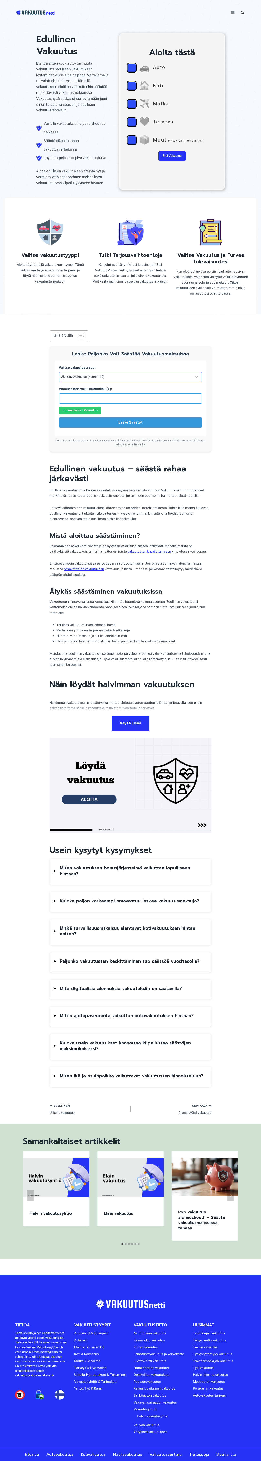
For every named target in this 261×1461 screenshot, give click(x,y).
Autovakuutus (59, 1454)
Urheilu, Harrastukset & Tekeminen (100, 1374)
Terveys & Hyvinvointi (90, 1368)
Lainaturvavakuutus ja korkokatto (159, 1354)
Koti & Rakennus (86, 1354)
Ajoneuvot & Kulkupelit (91, 1333)
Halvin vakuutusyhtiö (51, 1213)
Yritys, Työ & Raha (88, 1388)
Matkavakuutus (127, 1454)
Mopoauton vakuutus (209, 1381)
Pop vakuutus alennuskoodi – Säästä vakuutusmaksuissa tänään (201, 1220)
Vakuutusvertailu (166, 1454)
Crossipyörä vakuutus (194, 1109)
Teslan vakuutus (205, 1347)
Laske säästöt (130, 422)
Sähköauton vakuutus (150, 1395)
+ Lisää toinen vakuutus (80, 410)
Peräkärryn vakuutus (208, 1388)
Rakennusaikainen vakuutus (154, 1388)
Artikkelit (81, 1340)
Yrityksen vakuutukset (150, 1432)
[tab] (122, 1244)
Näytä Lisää (130, 723)
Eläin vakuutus (118, 1213)
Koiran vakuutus (146, 1347)
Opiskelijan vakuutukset (151, 1374)
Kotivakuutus (93, 1454)
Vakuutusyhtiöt (145, 1409)
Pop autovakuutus (147, 1381)
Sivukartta (226, 1454)
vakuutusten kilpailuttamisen (149, 551)
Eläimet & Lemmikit (89, 1347)
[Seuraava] (230, 1195)
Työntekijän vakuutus (209, 1333)
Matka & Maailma (87, 1361)
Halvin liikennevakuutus (210, 1374)
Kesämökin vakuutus (149, 1340)
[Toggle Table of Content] (79, 336)
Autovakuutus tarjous (209, 1395)
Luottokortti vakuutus (150, 1361)
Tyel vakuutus (203, 1368)
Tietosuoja (199, 1454)
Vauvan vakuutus (146, 1425)
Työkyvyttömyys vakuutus (212, 1354)
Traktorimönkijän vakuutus (213, 1361)
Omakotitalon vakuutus (151, 1368)
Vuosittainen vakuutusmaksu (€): (85, 389)
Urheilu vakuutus (62, 1109)
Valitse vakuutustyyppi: (77, 367)
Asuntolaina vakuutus (150, 1333)
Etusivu (32, 1454)
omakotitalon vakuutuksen (84, 569)
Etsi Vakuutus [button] (172, 155)
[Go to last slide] (30, 1195)
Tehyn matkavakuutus (209, 1340)
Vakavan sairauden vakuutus (155, 1402)
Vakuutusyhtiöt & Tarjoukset (95, 1381)
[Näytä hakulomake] (242, 12)
